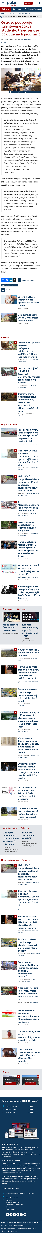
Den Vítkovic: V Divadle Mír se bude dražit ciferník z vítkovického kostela (29, 1055)
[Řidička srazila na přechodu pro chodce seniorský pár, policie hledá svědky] (9, 692)
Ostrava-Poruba (35, 704)
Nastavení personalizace (8, 1228)
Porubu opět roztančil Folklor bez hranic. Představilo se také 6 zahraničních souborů (29, 969)
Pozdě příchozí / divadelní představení (11, 627)
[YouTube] (24, 1214)
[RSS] (21, 1214)
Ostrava (5, 9)
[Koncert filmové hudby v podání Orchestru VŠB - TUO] (30, 617)
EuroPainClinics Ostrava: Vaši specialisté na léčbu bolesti (29, 301)
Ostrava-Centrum (30, 468)
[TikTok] (17, 1214)
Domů (3, 13)
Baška (32, 658)
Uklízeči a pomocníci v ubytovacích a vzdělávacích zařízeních (11, 838)
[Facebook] (7, 1214)
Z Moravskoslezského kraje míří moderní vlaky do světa (28, 506)
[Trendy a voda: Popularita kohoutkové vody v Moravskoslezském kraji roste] (9, 1013)
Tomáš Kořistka (22, 362)
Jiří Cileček (36, 444)
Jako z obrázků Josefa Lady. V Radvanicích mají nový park (27, 526)
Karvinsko (17, 9)
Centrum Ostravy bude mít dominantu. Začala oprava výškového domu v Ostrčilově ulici (28, 458)
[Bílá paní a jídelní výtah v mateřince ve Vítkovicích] (9, 317)
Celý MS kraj (28, 444)
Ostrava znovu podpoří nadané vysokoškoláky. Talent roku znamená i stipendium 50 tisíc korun (28, 402)
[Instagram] (10, 1214)
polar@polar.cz (12, 1197)
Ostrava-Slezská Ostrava (32, 493)
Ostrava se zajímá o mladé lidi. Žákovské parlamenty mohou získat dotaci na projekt (29, 375)
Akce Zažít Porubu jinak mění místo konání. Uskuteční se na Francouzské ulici (28, 993)
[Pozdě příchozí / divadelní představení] (11, 617)
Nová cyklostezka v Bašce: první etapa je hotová (28, 652)
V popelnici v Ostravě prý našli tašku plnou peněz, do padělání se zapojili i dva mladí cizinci (28, 745)
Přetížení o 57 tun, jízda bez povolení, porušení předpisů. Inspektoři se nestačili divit (28, 435)
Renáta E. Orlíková (23, 515)
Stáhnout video (31, 92)
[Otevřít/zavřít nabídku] (3, 3)
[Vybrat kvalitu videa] (39, 92)
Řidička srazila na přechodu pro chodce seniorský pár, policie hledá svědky (27, 695)
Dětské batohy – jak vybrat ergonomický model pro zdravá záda (29, 1036)
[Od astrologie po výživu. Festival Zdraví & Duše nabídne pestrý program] (9, 790)
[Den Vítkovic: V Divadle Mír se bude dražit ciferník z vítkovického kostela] (9, 1052)
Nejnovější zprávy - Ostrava (15, 860)
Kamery (7, 1072)
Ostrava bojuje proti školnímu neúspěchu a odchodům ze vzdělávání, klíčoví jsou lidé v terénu (29, 349)
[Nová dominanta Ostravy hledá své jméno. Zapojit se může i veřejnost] (9, 811)
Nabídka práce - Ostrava (16, 828)
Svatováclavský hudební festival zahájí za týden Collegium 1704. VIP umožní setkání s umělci (28, 771)
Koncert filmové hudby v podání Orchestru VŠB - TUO (30, 630)
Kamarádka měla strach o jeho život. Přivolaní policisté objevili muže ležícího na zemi (28, 672)
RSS (5, 1231)
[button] (21, 290)
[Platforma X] (14, 1214)
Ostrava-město (24, 13)
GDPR (34, 1228)
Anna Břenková (22, 495)
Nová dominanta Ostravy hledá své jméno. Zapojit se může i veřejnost (28, 813)
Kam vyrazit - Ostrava (14, 609)
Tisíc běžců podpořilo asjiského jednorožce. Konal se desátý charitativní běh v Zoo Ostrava (29, 483)
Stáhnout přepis (17, 92)
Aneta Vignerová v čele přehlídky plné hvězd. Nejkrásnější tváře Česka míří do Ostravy (29, 592)
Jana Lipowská (27, 981)
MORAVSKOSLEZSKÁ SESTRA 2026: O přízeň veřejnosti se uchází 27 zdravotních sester (29, 571)
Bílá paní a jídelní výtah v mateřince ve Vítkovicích (28, 317)
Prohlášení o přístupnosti (24, 1228)
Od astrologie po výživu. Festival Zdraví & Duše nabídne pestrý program (27, 793)
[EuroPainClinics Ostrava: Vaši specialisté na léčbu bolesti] (9, 299)
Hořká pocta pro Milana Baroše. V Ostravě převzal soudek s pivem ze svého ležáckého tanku (28, 549)
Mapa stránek (13, 1231)
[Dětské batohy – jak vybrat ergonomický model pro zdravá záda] (9, 1034)
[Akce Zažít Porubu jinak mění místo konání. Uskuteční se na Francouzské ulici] (9, 991)
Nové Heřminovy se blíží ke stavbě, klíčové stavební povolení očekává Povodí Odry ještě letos (28, 719)
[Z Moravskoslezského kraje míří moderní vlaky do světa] (9, 505)
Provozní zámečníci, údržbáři (28, 835)
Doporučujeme (9, 424)
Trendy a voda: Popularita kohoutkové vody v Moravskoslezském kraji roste (28, 1016)
